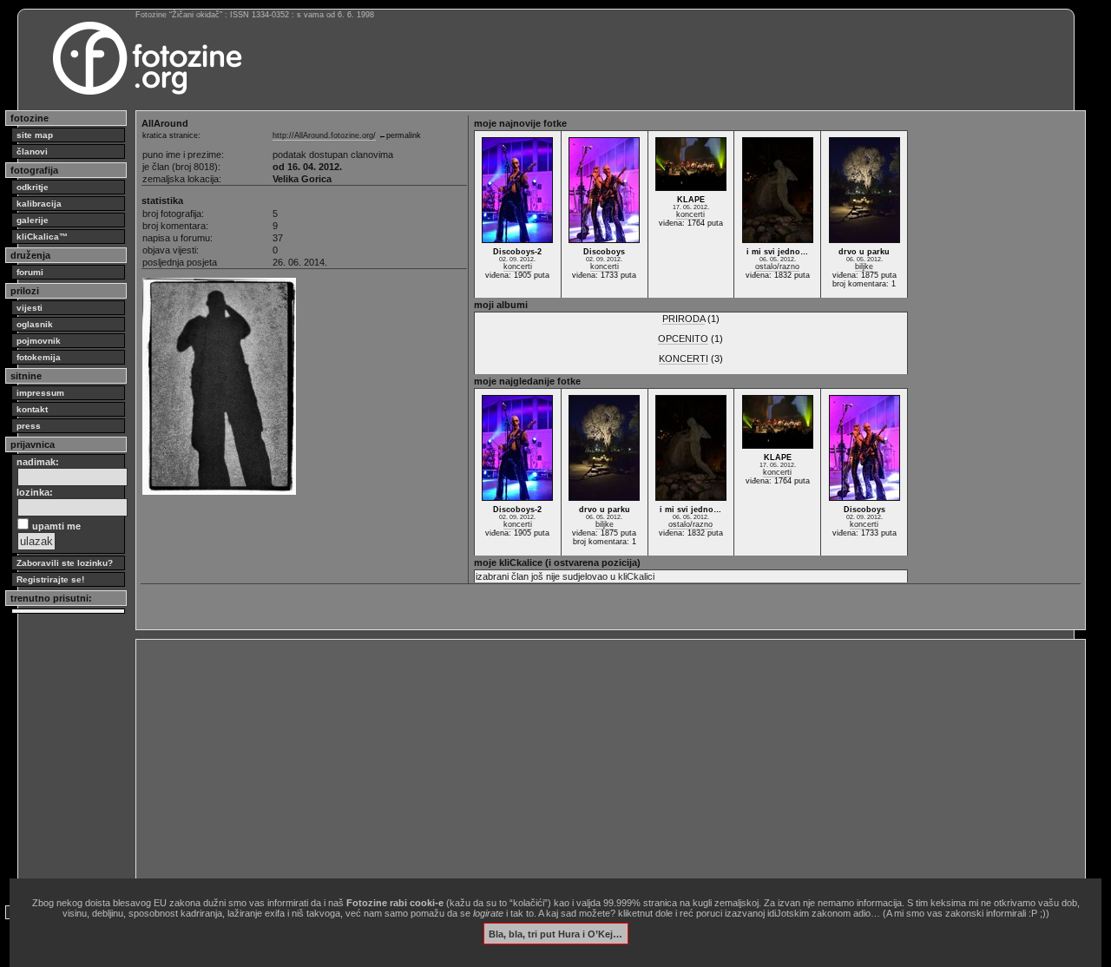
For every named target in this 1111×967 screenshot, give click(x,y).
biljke (864, 266)
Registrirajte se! (50, 579)
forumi (29, 272)
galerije (32, 220)
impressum (40, 393)
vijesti (29, 307)
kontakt (32, 409)
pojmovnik (38, 340)
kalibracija (39, 203)
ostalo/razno (777, 266)
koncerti (517, 266)
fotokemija (38, 357)
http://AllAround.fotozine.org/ (324, 135)
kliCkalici (636, 576)
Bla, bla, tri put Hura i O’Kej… (555, 933)
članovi (32, 151)
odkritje (32, 187)
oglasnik (34, 324)
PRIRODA (683, 318)
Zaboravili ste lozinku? (64, 563)
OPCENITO (683, 338)
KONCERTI (683, 358)
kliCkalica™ (42, 236)
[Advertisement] (611, 765)
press (28, 426)
